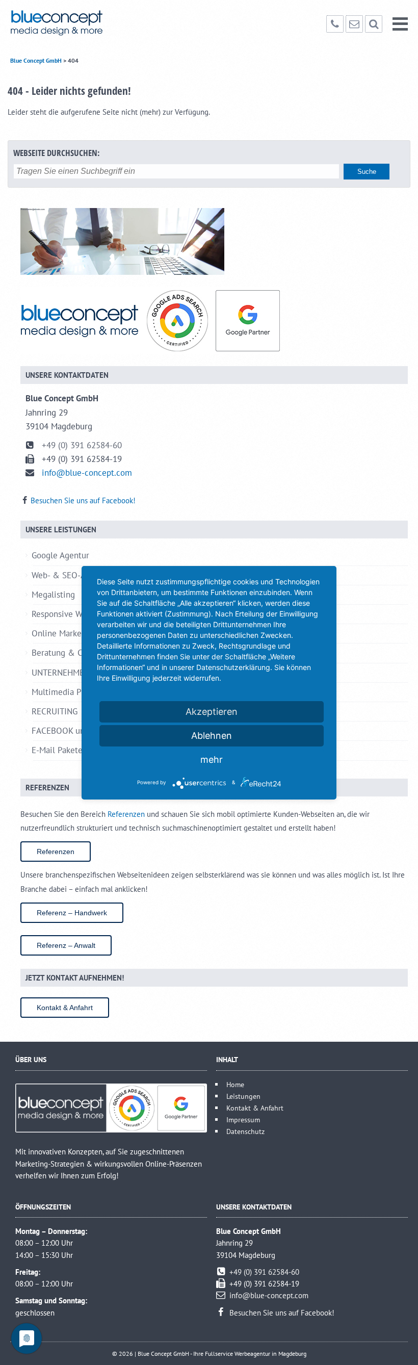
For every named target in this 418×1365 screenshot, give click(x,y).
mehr (211, 759)
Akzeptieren (212, 711)
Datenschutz (245, 1131)
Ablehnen (211, 735)
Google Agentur (61, 555)
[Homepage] (72, 23)
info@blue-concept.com (87, 472)
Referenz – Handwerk (72, 913)
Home (235, 1084)
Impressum (243, 1119)
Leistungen (243, 1096)
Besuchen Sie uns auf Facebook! (83, 500)
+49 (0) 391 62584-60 (82, 445)
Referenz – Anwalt (66, 945)
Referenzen (126, 814)
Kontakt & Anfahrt (65, 1007)
